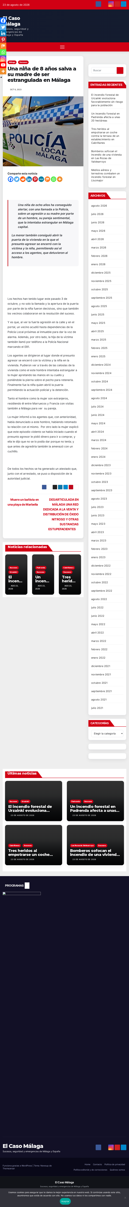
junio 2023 (97, 515)
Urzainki (13, 572)
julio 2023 (97, 507)
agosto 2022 (99, 599)
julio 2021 (97, 707)
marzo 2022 (98, 641)
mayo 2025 (98, 322)
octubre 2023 (99, 481)
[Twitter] (17, 179)
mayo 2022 (98, 624)
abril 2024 (97, 431)
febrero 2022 (99, 649)
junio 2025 (97, 314)
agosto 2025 (99, 306)
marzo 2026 (98, 247)
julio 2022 (97, 607)
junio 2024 (97, 414)
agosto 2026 (99, 205)
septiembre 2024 (101, 389)
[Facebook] (10, 179)
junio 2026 (97, 222)
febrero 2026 (99, 255)
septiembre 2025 (101, 297)
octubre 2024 (99, 381)
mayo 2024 (98, 423)
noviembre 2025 (101, 281)
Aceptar (65, 1201)
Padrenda (41, 568)
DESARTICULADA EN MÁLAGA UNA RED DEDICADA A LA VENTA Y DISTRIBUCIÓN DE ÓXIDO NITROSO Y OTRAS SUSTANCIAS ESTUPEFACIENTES (61, 514)
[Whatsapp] (53, 179)
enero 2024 (98, 456)
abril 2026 (97, 239)
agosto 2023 (99, 498)
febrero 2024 (99, 448)
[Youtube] (3, 65)
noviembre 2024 (101, 373)
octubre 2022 (99, 582)
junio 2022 (97, 615)
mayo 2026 (98, 230)
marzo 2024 (98, 440)
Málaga (12, 62)
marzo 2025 (98, 339)
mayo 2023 (98, 523)
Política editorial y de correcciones (90, 1169)
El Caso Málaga (11, 21)
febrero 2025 (99, 348)
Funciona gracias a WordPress (18, 1165)
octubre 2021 (99, 682)
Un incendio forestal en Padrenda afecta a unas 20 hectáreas (105, 117)
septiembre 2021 (101, 691)
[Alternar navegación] (62, 47)
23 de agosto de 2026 (22, 815)
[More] (59, 179)
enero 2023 (98, 557)
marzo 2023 (98, 540)
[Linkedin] (29, 179)
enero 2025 (98, 356)
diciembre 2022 (101, 565)
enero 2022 (98, 657)
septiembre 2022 (101, 590)
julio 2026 (97, 214)
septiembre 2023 (101, 490)
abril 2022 (97, 632)
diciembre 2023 (101, 465)
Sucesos (23, 62)
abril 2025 (97, 331)
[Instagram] (3, 58)
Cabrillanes (68, 568)
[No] (125, 1199)
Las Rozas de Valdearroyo (82, 845)
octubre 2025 (99, 289)
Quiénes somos (117, 1169)
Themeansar (9, 1168)
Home (87, 1164)
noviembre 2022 (101, 574)
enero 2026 (98, 264)
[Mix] (47, 179)
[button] (116, 46)
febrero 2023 (99, 548)
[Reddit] (23, 179)
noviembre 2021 (101, 674)
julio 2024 (97, 406)
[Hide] (1, 77)
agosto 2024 (99, 398)
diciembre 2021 (100, 666)
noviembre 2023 (101, 473)
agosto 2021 (99, 699)
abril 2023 (97, 532)
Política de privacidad (114, 1164)
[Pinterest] (35, 179)
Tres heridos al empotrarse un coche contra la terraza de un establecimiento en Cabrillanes (105, 135)
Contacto (97, 1164)
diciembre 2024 (101, 364)
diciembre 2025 (101, 272)
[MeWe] (41, 179)
